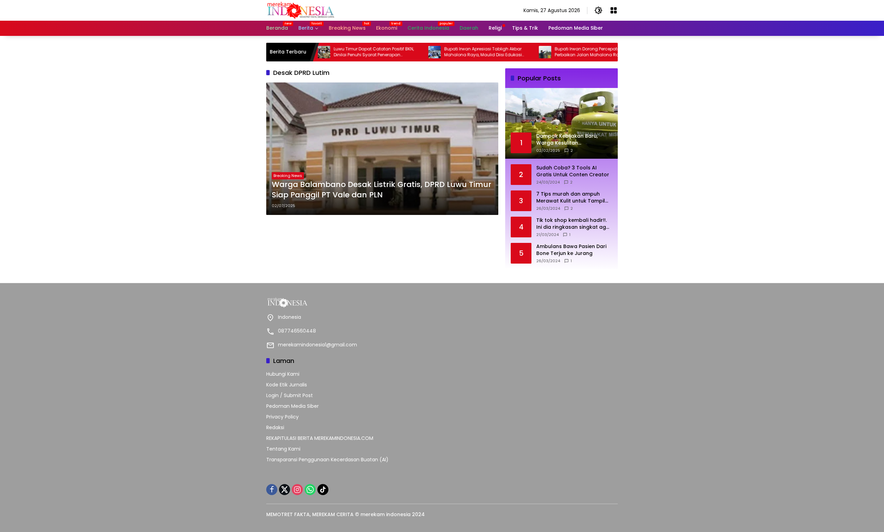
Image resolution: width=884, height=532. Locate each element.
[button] (598, 10)
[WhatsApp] (310, 489)
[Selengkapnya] (352, 302)
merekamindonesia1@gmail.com (317, 344)
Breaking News (287, 175)
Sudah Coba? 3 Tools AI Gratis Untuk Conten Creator (572, 171)
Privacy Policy (282, 416)
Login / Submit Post (289, 395)
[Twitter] (284, 489)
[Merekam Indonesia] (300, 10)
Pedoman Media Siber (292, 406)
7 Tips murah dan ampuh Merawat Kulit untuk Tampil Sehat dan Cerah (570, 197)
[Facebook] (271, 489)
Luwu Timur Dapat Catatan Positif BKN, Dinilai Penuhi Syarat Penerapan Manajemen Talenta (353, 52)
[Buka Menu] (613, 10)
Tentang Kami (283, 448)
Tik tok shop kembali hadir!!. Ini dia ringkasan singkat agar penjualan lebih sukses (574, 223)
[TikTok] (322, 489)
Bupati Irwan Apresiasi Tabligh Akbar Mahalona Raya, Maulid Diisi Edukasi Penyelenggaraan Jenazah (462, 52)
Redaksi (275, 427)
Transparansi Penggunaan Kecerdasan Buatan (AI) (327, 459)
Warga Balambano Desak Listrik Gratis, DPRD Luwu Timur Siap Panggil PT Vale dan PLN (381, 189)
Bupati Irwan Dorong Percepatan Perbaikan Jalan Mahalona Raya (569, 52)
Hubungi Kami (282, 374)
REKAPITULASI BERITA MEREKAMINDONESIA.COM (319, 438)
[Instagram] (297, 489)
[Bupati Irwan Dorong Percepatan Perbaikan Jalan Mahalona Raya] (524, 52)
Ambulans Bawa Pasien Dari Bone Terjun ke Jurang (571, 250)
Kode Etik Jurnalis (286, 384)
